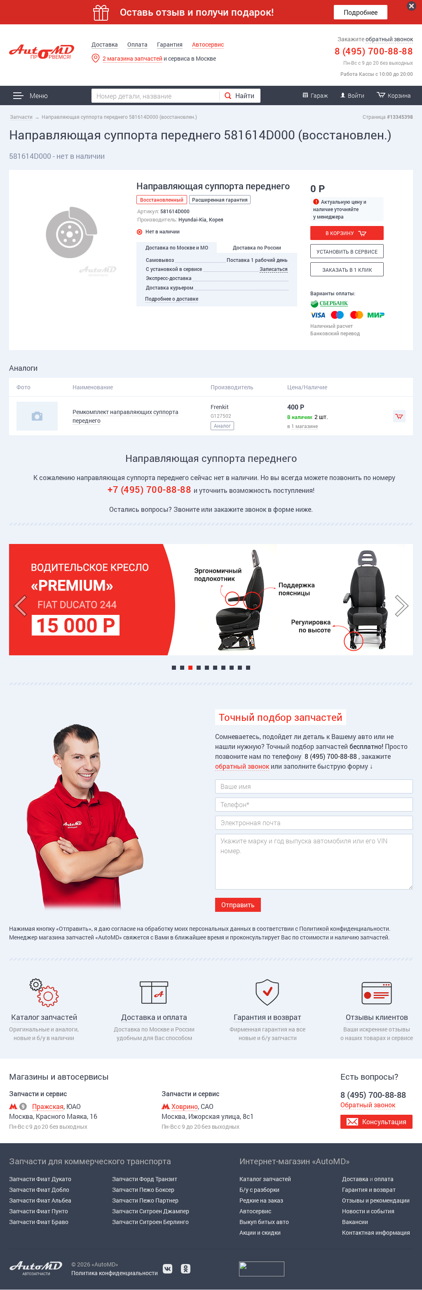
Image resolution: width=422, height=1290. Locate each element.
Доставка (104, 44)
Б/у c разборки (259, 1189)
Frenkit (220, 407)
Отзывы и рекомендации (376, 1200)
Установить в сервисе (346, 251)
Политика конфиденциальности (114, 1273)
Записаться (274, 269)
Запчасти (21, 116)
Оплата (137, 44)
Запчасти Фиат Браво (38, 1222)
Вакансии (355, 1222)
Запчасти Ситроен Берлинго (150, 1222)
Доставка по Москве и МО (176, 247)
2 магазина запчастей (132, 58)
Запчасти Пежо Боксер (143, 1189)
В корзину (340, 233)
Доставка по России (257, 247)
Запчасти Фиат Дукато (40, 1179)
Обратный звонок (367, 1104)
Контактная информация (376, 1232)
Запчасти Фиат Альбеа (40, 1200)
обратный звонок (389, 39)
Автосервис (208, 44)
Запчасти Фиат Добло (39, 1189)
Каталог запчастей (265, 1179)
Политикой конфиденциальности (344, 928)
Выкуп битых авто (264, 1222)
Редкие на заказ (261, 1200)
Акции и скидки (260, 1232)
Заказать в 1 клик (347, 269)
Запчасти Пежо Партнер (145, 1200)
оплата (384, 1179)
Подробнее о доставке (171, 298)
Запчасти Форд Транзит (144, 1179)
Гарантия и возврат (369, 1189)
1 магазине (304, 426)
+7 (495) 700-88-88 (151, 489)
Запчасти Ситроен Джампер (150, 1211)
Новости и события (368, 1211)
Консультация (384, 1121)
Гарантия (170, 44)
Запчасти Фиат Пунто (38, 1211)
